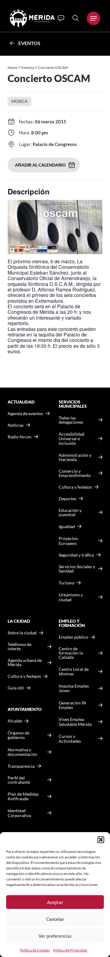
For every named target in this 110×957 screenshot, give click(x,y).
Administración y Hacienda (75, 457)
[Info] (61, 18)
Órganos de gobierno (18, 735)
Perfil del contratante (19, 780)
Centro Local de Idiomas (74, 671)
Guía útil (16, 688)
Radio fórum (19, 437)
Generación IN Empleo (72, 705)
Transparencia (21, 766)
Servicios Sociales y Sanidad (77, 569)
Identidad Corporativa (19, 813)
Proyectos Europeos (68, 541)
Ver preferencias (55, 936)
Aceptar (55, 902)
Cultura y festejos (24, 676)
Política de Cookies (35, 950)
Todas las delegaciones (71, 420)
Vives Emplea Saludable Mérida (75, 721)
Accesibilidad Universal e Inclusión (71, 439)
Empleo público (73, 637)
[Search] (75, 18)
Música (19, 101)
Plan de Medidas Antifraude (23, 796)
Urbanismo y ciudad (71, 597)
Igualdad (67, 526)
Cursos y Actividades (70, 738)
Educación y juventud (70, 512)
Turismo (66, 582)
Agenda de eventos (25, 413)
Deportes (67, 499)
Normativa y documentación (22, 752)
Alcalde (15, 721)
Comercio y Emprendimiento (75, 473)
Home (12, 67)
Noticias (16, 425)
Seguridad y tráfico (76, 555)
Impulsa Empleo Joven (74, 688)
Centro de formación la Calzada (71, 653)
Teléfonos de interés (19, 646)
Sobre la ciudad (22, 633)
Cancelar (55, 919)
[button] (101, 840)
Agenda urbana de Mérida (25, 662)
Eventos (29, 43)
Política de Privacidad (70, 950)
